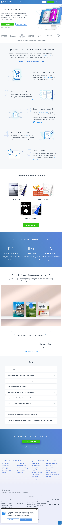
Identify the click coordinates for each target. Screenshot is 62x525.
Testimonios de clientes (20, 504)
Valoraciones (4, 507)
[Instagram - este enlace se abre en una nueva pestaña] (50, 505)
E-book (4, 472)
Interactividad (30, 498)
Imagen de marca (36, 463)
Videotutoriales (20, 507)
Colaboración (49, 476)
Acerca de (39, 498)
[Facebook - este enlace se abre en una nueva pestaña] (47, 505)
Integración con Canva (51, 478)
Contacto (39, 499)
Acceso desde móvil (51, 472)
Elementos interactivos (52, 463)
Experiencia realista (31, 500)
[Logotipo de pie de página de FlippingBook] (6, 490)
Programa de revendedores (40, 506)
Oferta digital (20, 472)
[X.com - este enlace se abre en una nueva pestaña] (52, 505)
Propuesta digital (21, 470)
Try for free (7, 24)
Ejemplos (3, 501)
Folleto (10, 501)
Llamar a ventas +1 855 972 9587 (53, 500)
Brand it (23, 98)
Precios (2, 499)
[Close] (36, 509)
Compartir (34, 478)
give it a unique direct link (27, 99)
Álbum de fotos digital (22, 469)
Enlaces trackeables (37, 472)
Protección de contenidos (52, 474)
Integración (34, 479)
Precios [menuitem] (27, 1)
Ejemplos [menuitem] (22, 1)
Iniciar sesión (58, 1)
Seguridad (39, 501)
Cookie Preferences (13, 519)
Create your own (31, 225)
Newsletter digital (21, 467)
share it (27, 135)
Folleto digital (5, 469)
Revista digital (5, 467)
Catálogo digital (6, 465)
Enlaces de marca (36, 465)
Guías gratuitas (20, 501)
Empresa (3, 503)
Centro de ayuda (20, 498)
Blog (18, 499)
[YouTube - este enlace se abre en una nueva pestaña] (58, 505)
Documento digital (21, 465)
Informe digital (20, 463)
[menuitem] (15, 2)
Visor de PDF (49, 470)
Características (4, 498)
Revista (10, 503)
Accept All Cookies (26, 519)
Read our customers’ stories (31, 351)
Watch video (11, 259)
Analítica (34, 470)
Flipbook (11, 498)
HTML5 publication (47, 77)
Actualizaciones (4, 505)
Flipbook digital (6, 463)
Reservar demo (50, 498)
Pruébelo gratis (50, 1)
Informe (10, 507)
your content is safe (43, 112)
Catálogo (11, 499)
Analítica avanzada (31, 502)
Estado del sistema (41, 503)
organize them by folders (46, 55)
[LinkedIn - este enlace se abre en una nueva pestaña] (55, 505)
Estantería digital (6, 470)
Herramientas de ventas (52, 469)
